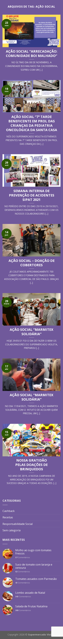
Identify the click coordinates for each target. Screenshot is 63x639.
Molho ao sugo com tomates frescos (33, 552)
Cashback (9, 511)
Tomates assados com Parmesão (36, 579)
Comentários (22, 557)
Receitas (8, 517)
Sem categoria (11, 530)
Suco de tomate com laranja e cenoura (33, 566)
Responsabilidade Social (18, 524)
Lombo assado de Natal (30, 592)
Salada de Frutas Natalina (31, 606)
